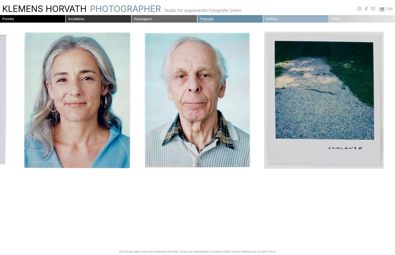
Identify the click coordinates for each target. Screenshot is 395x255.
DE (382, 9)
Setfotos (272, 19)
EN (390, 9)
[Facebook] (366, 9)
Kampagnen (143, 19)
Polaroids (207, 19)
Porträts (8, 19)
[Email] (373, 9)
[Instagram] (359, 9)
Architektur (76, 19)
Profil (335, 19)
